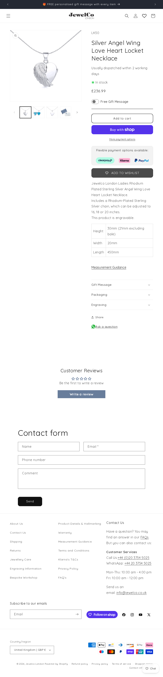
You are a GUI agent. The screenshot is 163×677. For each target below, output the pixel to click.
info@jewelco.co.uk (131, 593)
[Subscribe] (77, 614)
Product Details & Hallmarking (79, 523)
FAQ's (62, 577)
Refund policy (80, 663)
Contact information (141, 667)
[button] (8, 16)
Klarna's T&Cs (68, 559)
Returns (15, 550)
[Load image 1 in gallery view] (25, 112)
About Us (16, 523)
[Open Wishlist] (144, 16)
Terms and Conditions (73, 550)
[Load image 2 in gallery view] (39, 112)
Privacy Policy (68, 568)
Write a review (81, 394)
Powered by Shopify (56, 663)
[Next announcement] (155, 4)
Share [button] (99, 317)
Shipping (16, 541)
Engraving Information (26, 568)
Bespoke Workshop (24, 577)
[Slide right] (77, 112)
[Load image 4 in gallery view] (66, 112)
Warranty (65, 532)
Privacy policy (100, 663)
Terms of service (121, 663)
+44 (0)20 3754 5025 (133, 558)
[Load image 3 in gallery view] (52, 112)
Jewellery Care (20, 559)
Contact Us (18, 532)
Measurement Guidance (108, 267)
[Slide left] (14, 112)
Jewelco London (35, 663)
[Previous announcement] (7, 4)
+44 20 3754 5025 (137, 563)
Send (30, 501)
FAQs (145, 537)
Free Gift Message (114, 102)
